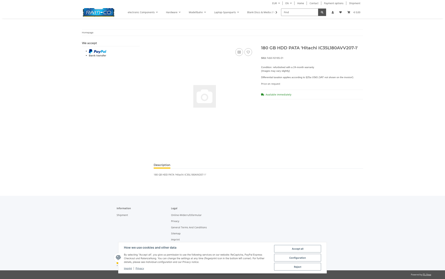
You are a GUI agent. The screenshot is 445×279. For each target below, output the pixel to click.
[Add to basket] (156, 43)
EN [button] (287, 3)
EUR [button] (274, 3)
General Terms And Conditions (189, 227)
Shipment (354, 3)
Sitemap (176, 233)
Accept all (298, 248)
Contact (314, 3)
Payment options (333, 3)
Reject (297, 266)
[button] (333, 12)
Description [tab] (162, 165)
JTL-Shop (427, 274)
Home (300, 3)
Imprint (128, 268)
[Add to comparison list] (239, 52)
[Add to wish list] (248, 52)
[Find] (322, 12)
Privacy (140, 268)
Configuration (297, 257)
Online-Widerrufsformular (186, 215)
